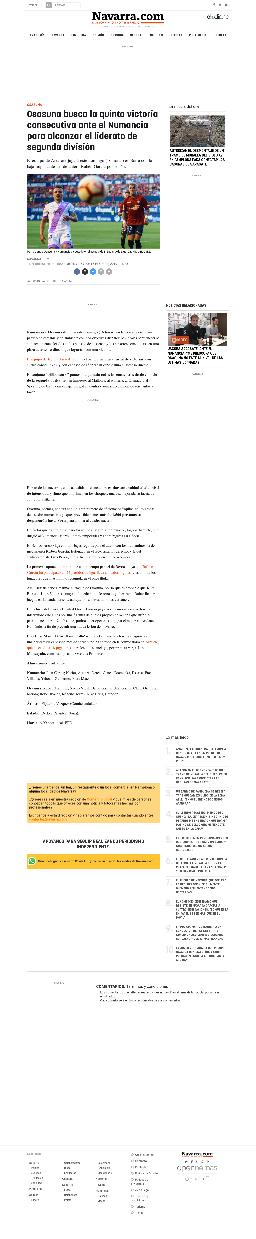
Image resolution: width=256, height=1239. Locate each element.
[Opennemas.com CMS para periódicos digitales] (197, 1172)
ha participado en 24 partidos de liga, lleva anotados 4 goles (84, 572)
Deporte (137, 35)
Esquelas (221, 35)
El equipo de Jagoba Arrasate (49, 358)
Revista (176, 35)
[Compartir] (77, 271)
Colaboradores (72, 1162)
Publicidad (141, 1167)
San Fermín (36, 35)
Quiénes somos (144, 1155)
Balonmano (104, 1162)
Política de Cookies (146, 1173)
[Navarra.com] (128, 16)
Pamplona (78, 35)
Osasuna (117, 35)
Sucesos (36, 1172)
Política (35, 1167)
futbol (51, 281)
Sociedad (36, 1182)
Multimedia (197, 35)
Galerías (102, 1195)
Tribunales (37, 1177)
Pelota (67, 1199)
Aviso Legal (142, 1190)
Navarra (58, 35)
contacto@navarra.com (48, 819)
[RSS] (208, 1162)
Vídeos (101, 1200)
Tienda (139, 1213)
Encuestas (70, 1172)
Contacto (141, 1161)
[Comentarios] (109, 271)
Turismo (140, 1206)
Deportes (67, 1185)
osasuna (39, 281)
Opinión (98, 35)
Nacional (157, 35)
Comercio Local (99, 799)
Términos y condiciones (147, 986)
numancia (65, 281)
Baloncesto (70, 1194)
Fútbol (67, 1189)
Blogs (67, 1167)
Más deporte (105, 1172)
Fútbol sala (104, 1167)
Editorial (35, 1199)
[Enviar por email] (101, 271)
